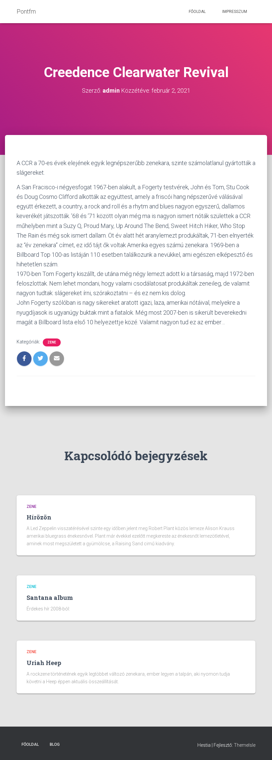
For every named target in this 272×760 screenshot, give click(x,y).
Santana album (50, 598)
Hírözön (39, 517)
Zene (51, 342)
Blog (55, 744)
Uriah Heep (44, 663)
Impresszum (234, 11)
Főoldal (197, 11)
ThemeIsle (244, 745)
